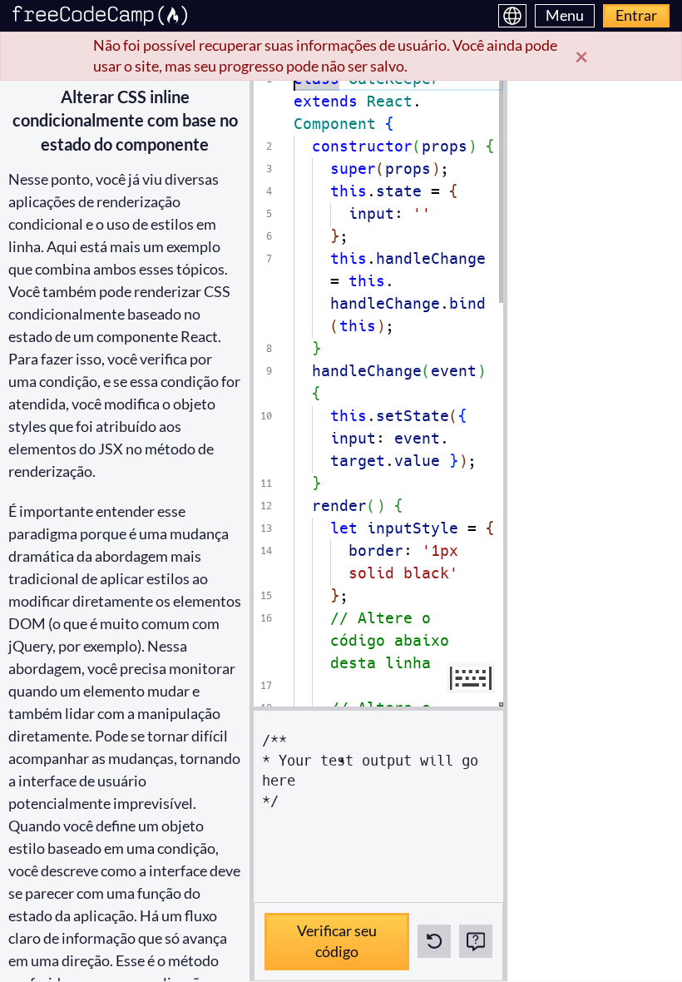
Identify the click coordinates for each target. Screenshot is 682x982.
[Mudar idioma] (512, 15)
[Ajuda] (475, 941)
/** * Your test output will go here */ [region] (374, 771)
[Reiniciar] (434, 941)
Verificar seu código (326, 937)
